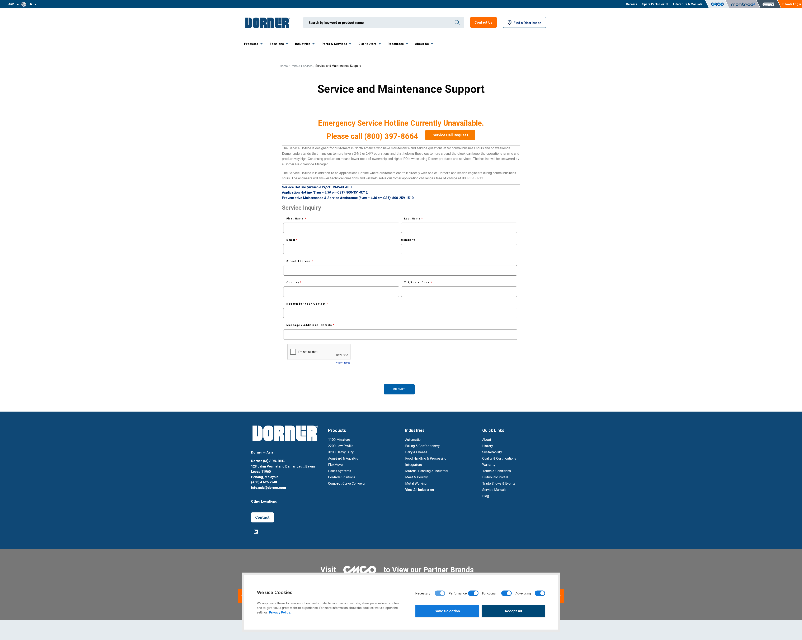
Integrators (413, 465)
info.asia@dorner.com (268, 488)
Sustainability (492, 452)
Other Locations (264, 501)
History (487, 446)
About (486, 440)
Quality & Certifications (499, 458)
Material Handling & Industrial (426, 471)
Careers (631, 4)
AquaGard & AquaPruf (344, 458)
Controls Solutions (341, 477)
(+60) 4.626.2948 (264, 482)
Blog (485, 496)
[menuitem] (631, 4)
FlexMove (335, 465)
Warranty (488, 465)
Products (251, 44)
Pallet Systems (339, 471)
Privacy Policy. (280, 612)
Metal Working (415, 483)
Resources (396, 44)
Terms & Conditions (496, 471)
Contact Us (483, 22)
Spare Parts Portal (655, 4)
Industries (302, 44)
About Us (422, 44)
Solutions (276, 44)
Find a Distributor (527, 23)
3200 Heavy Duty (341, 452)
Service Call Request (450, 135)
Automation (413, 440)
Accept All (513, 611)
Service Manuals (494, 490)
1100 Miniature (339, 440)
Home (284, 66)
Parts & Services (334, 44)
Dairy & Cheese (416, 452)
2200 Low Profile (340, 446)
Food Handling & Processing (425, 458)
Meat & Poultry (416, 477)
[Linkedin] (256, 531)
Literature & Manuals (687, 4)
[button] (560, 596)
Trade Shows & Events (498, 483)
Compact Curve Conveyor (346, 483)
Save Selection (447, 611)
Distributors (367, 44)
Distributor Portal (495, 477)
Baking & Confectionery (422, 446)
